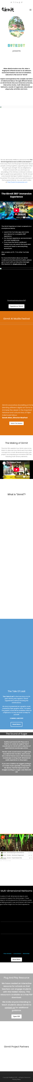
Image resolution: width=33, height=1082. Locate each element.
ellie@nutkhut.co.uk (19, 264)
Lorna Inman (17, 953)
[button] (30, 10)
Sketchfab (26, 953)
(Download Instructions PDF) (16, 300)
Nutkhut (11, 1077)
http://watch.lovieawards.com (17, 182)
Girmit (1, 860)
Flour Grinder (8, 953)
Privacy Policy (16, 1079)
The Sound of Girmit (7, 860)
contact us (10, 1007)
